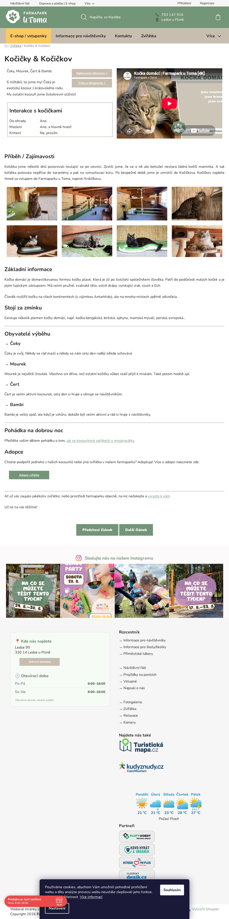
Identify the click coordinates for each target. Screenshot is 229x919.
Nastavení (57, 908)
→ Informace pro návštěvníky (142, 640)
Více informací (91, 896)
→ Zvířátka (127, 708)
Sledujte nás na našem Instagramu (119, 558)
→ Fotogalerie (130, 702)
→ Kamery (127, 722)
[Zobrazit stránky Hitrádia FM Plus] (137, 864)
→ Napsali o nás (132, 688)
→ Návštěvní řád (132, 667)
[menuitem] (28, 36)
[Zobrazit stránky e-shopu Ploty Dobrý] (137, 836)
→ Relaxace (128, 715)
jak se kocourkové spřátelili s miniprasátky (100, 440)
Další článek (136, 529)
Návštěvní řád (19, 3)
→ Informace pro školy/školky (142, 647)
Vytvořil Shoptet (205, 909)
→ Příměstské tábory (136, 653)
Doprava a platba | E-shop (57, 3)
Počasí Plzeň (169, 818)
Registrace (207, 3)
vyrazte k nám (159, 496)
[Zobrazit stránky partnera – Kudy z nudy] (141, 768)
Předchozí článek (97, 529)
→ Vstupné (128, 681)
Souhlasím (172, 890)
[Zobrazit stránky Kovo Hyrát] (137, 850)
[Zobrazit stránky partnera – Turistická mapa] (141, 747)
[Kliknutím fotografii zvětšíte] (32, 203)
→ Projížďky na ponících (138, 674)
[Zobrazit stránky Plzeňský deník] (137, 877)
